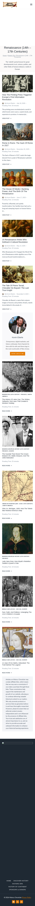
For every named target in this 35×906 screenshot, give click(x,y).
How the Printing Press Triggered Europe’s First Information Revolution (16, 97)
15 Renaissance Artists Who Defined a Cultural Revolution (15, 241)
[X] (17, 901)
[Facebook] (13, 901)
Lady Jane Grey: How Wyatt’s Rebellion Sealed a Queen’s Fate (16, 562)
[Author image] (3, 103)
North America (8, 505)
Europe (11, 451)
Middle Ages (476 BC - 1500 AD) (11, 609)
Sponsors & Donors (17, 889)
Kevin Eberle (11, 103)
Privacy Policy (26, 897)
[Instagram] (21, 901)
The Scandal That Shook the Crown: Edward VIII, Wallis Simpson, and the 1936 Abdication (15, 456)
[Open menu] (31, 4)
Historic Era (17, 883)
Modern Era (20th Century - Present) (14, 394)
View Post (6, 118)
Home (9, 881)
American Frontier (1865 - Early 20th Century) (17, 503)
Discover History (21, 881)
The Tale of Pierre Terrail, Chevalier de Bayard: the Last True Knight (15, 287)
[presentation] (17, 83)
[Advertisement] (17, 27)
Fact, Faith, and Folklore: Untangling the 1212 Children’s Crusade (17, 613)
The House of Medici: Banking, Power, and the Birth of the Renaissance (15, 191)
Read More (7, 411)
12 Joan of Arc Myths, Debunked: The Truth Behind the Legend (16, 664)
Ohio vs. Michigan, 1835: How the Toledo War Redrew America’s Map (17, 509)
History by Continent (17, 886)
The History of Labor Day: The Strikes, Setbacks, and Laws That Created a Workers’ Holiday (16, 401)
